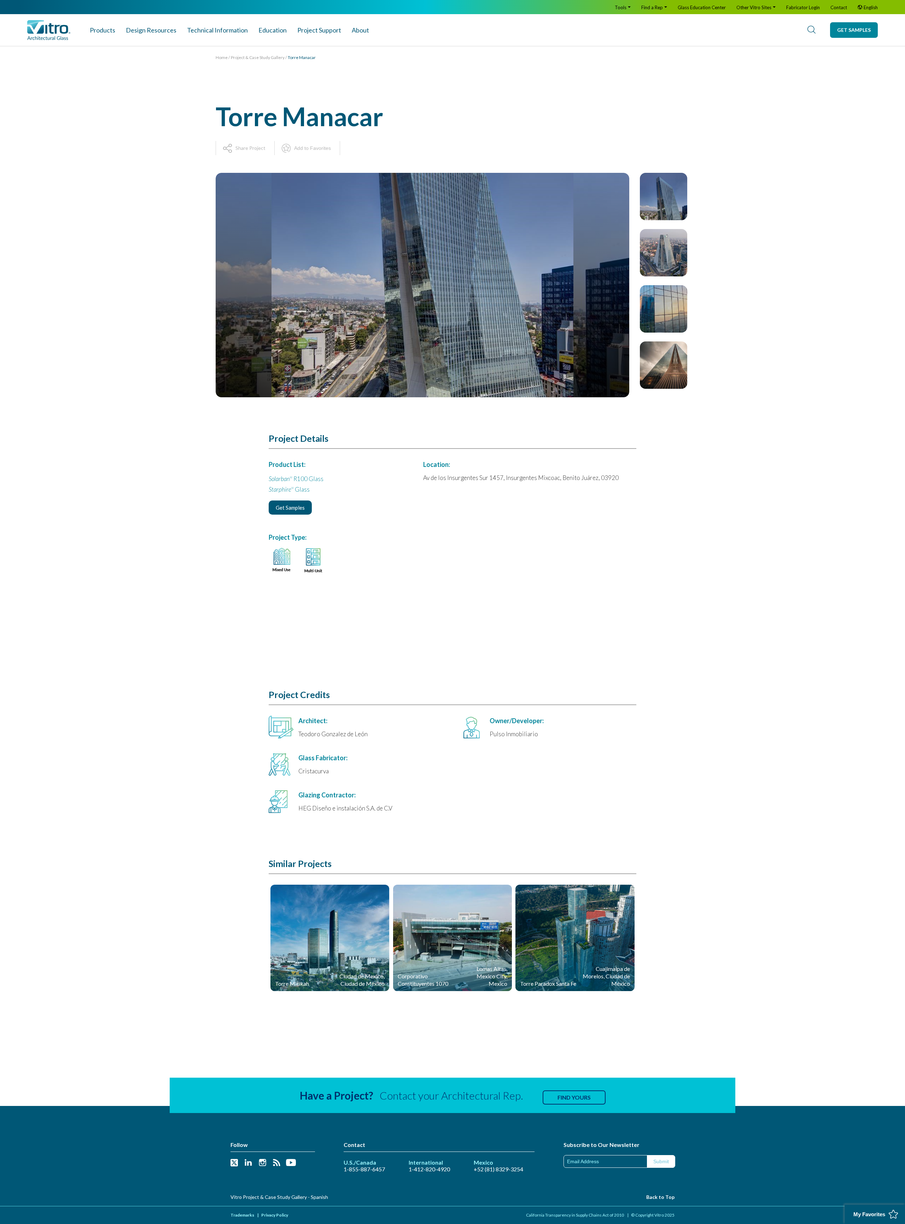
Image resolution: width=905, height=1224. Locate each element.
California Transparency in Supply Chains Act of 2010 (575, 1215)
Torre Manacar (302, 57)
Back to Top (660, 1197)
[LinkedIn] (248, 1163)
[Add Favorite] (378, 893)
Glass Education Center (702, 7)
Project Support (319, 30)
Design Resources (151, 30)
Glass (289, 489)
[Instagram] (262, 1163)
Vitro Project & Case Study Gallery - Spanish (279, 1197)
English (871, 7)
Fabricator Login (803, 7)
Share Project (250, 148)
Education (272, 30)
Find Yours (574, 1097)
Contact (838, 7)
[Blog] (276, 1163)
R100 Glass (296, 478)
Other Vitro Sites (753, 7)
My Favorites (869, 1214)
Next (663, 392)
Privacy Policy (274, 1215)
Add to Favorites (312, 148)
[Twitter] (234, 1163)
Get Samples (854, 30)
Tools (620, 7)
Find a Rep (652, 7)
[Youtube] (291, 1163)
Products (102, 30)
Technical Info (217, 30)
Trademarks (242, 1215)
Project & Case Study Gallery (258, 57)
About (360, 30)
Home (222, 57)
